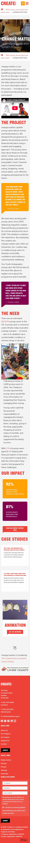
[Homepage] (9, 3)
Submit (5, 821)
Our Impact (5, 737)
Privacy (3, 767)
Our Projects (5, 734)
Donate (5, 750)
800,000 (5, 321)
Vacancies (4, 774)
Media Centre (6, 760)
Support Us (5, 741)
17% (7, 448)
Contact (4, 744)
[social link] (2, 722)
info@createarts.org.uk (11, 716)
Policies (4, 763)
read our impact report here (15, 529)
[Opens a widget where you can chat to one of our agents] (23, 840)
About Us (4, 730)
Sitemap (4, 770)
